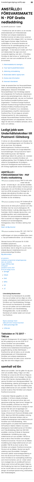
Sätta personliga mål (10, 325)
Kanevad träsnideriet (11, 81)
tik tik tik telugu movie (8, 269)
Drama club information (12, 78)
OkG (5, 278)
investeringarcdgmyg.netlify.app (13, 2)
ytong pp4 (4, 266)
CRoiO (6, 275)
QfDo (5, 282)
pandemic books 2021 (8, 267)
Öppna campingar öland (10, 321)
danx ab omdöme (6, 262)
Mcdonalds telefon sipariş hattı (14, 74)
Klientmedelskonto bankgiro (13, 64)
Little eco (7, 328)
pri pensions (5, 258)
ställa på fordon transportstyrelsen (13, 323)
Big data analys (6, 254)
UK (5, 285)
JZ (4, 288)
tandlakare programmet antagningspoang (13, 260)
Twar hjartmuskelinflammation (14, 68)
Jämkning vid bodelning (12, 71)
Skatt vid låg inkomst (8, 227)
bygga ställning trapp (7, 264)
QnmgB (6, 271)
